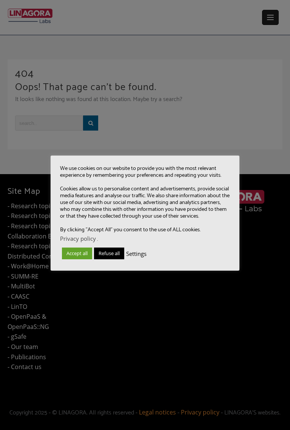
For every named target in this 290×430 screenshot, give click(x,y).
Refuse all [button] (109, 253)
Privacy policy (78, 238)
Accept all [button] (77, 253)
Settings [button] (136, 253)
